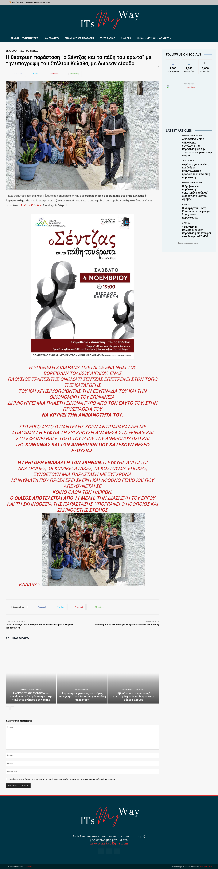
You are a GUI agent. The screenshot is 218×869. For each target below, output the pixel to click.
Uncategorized (82, 689)
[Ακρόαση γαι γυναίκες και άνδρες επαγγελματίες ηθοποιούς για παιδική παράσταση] (82, 673)
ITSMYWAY (27, 866)
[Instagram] (200, 2)
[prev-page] (7, 708)
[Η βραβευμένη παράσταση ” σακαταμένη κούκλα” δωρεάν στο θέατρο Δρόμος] (133, 673)
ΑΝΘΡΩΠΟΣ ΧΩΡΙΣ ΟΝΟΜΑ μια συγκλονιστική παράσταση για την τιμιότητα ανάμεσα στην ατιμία (31, 696)
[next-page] (12, 708)
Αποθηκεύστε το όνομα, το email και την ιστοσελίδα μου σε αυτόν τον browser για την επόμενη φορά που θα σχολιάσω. (62, 779)
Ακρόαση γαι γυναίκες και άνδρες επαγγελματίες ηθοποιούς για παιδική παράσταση (82, 696)
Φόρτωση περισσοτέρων (188, 243)
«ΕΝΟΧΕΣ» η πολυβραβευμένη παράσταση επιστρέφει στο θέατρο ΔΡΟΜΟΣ (196, 231)
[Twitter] (204, 2)
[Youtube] (207, 2)
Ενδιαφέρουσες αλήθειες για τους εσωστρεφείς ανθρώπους (127, 624)
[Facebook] (196, 2)
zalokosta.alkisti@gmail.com (109, 843)
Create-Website (205, 866)
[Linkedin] (117, 851)
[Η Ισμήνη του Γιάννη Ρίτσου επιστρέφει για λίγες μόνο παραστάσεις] (173, 211)
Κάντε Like (173, 62)
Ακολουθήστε (189, 62)
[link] (31, 205)
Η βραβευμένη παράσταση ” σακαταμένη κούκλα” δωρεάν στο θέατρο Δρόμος (133, 696)
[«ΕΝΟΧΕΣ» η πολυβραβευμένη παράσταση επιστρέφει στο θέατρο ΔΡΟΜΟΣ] (173, 230)
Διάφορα (186, 204)
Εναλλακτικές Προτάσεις (22, 50)
